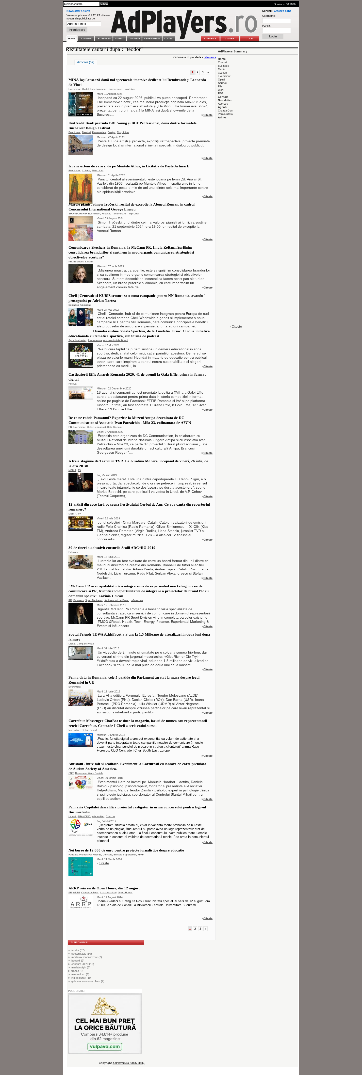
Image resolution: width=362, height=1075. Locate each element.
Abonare (223, 103)
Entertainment (98, 89)
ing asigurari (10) (81, 977)
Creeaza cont (282, 10)
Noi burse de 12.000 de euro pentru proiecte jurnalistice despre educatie (126, 850)
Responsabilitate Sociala (108, 427)
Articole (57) (85, 62)
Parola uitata (225, 113)
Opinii (221, 79)
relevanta (210, 57)
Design (111, 132)
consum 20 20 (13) (82, 964)
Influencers (137, 600)
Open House (125, 892)
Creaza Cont (225, 110)
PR (70, 261)
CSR (89, 427)
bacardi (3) (77, 960)
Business (78, 261)
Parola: (266, 25)
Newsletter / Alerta (78, 10)
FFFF (141, 854)
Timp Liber (129, 89)
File (220, 86)
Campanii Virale (86, 643)
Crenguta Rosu (90, 892)
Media (221, 69)
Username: (269, 15)
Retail (85, 730)
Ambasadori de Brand (115, 340)
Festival (86, 132)
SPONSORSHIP (77, 213)
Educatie (73, 552)
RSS (220, 93)
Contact (223, 96)
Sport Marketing (77, 340)
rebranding (98, 816)
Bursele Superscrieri (125, 854)
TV (79, 470)
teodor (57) (78, 950)
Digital (85, 89)
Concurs (110, 816)
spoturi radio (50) (81, 953)
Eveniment (74, 89)
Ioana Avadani (108, 892)
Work (221, 89)
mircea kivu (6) (80, 974)
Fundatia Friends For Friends (84, 854)
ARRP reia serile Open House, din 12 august (104, 888)
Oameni (222, 72)
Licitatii (89, 261)
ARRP (76, 892)
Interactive (74, 730)
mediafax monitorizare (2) (86, 957)
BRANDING (84, 816)
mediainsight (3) (80, 967)
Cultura (86, 170)
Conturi (222, 62)
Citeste (208, 114)
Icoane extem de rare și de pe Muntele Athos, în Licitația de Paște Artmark (128, 166)
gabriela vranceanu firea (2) (87, 981)
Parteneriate (115, 89)
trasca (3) (77, 970)
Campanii (85, 305)
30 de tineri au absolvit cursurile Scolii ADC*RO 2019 (111, 548)
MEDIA (72, 470)
